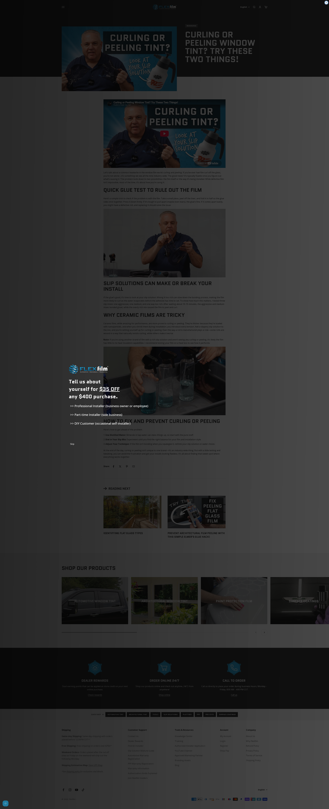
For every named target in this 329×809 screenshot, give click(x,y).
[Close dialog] (326, 2)
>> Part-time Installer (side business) (96, 415)
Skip (72, 444)
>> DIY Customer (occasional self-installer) (100, 423)
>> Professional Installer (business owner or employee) (109, 406)
